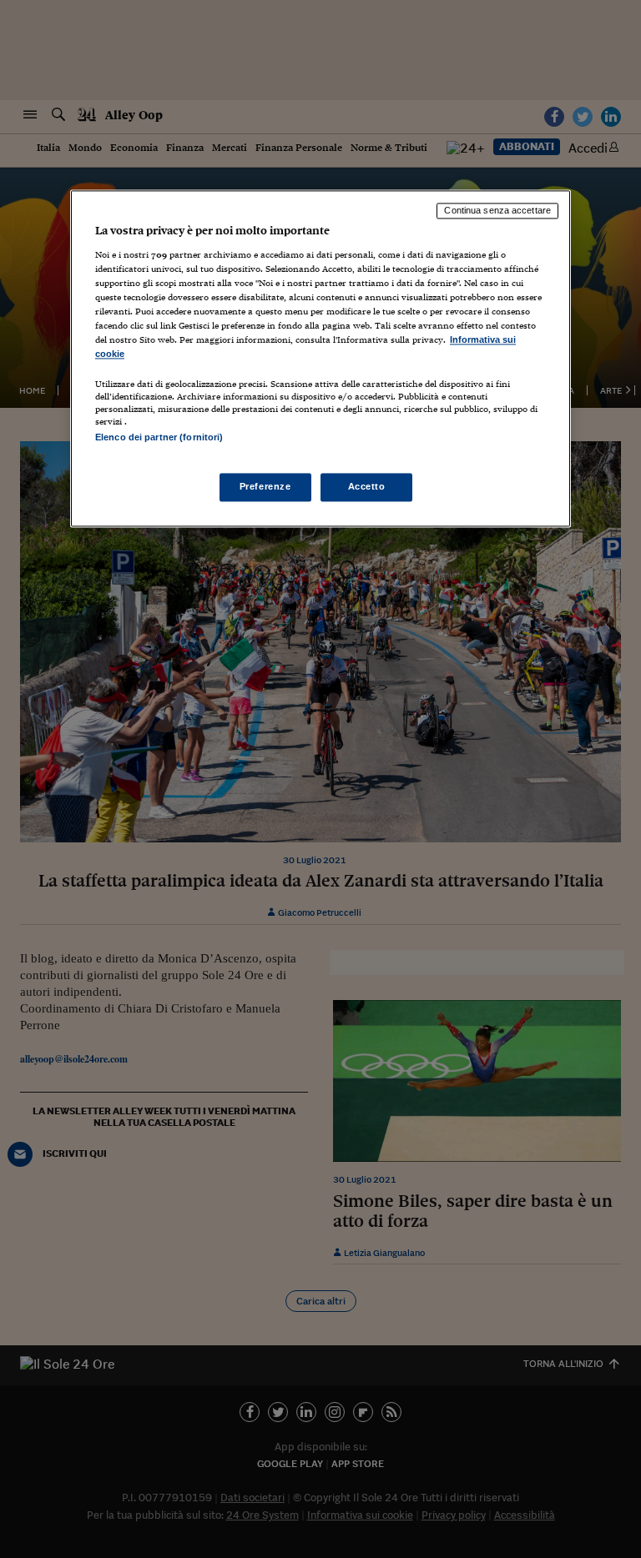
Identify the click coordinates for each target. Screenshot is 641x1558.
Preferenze (265, 486)
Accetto (367, 486)
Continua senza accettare (497, 211)
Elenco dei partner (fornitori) (159, 438)
